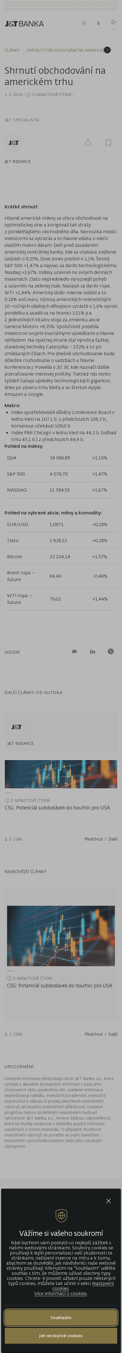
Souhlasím (61, 1317)
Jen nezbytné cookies (61, 1335)
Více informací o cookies (60, 1293)
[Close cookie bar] (109, 1201)
